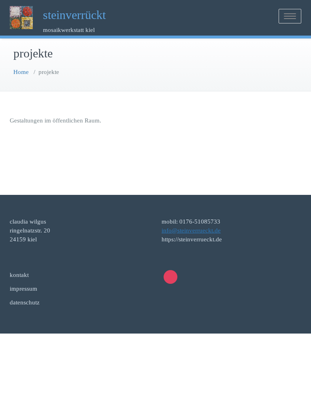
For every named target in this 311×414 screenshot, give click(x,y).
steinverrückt (74, 14)
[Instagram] (170, 277)
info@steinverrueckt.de (191, 230)
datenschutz (25, 302)
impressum (23, 288)
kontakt (19, 275)
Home (21, 72)
